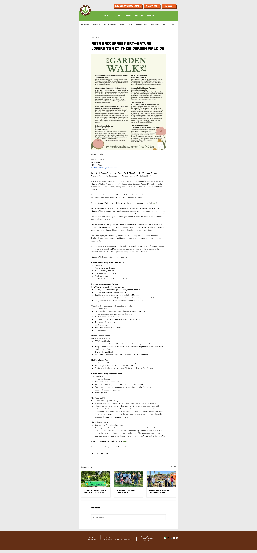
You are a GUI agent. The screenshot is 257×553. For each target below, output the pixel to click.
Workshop (96, 24)
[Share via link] (107, 453)
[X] (168, 538)
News (122, 24)
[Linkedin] (171, 538)
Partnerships (141, 24)
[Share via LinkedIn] (102, 453)
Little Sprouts (110, 24)
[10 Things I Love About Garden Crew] (128, 479)
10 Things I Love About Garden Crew (126, 491)
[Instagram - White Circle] (177, 538)
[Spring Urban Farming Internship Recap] (161, 479)
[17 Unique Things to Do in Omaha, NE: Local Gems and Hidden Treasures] (95, 479)
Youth (130, 24)
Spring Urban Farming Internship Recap (159, 491)
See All (173, 467)
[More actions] (164, 37)
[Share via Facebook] (92, 453)
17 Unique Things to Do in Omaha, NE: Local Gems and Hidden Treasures (95, 491)
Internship (155, 24)
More (164, 24)
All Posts (85, 24)
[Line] (165, 538)
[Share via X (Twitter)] (97, 453)
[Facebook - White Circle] (174, 538)
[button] (173, 24)
